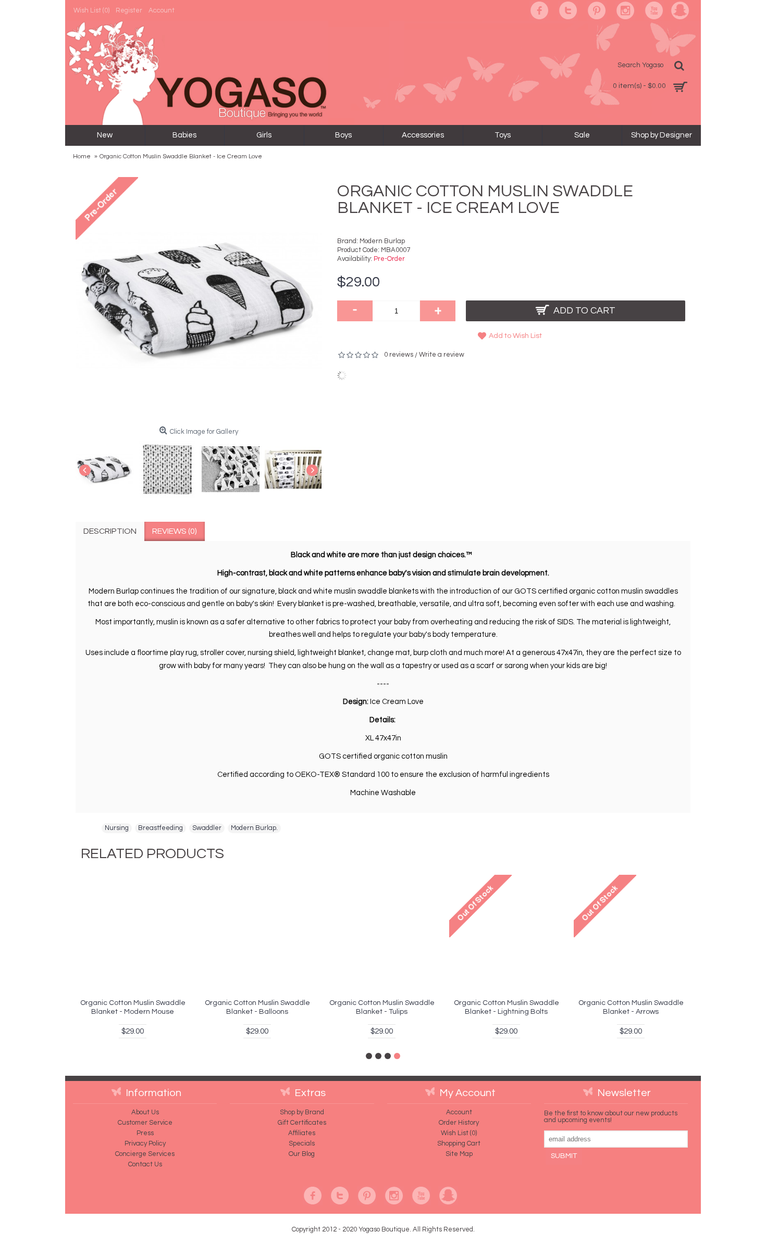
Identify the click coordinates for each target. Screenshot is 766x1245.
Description (110, 531)
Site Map (459, 1154)
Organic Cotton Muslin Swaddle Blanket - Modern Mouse (133, 1007)
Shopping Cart (458, 1143)
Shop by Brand (302, 1112)
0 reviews (398, 354)
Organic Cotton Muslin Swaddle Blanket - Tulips (382, 1007)
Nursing (117, 828)
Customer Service (145, 1122)
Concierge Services (145, 1154)
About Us (145, 1112)
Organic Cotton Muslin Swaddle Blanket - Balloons (257, 1007)
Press (145, 1133)
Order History (459, 1122)
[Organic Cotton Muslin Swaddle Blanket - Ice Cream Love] (107, 466)
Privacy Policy (145, 1143)
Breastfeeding (160, 828)
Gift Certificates (302, 1122)
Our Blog (302, 1154)
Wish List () (459, 1133)
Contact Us (145, 1164)
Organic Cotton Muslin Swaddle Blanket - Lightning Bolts (506, 1007)
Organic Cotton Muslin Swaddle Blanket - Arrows (631, 1007)
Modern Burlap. (254, 828)
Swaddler (206, 828)
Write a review (441, 354)
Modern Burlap (382, 241)
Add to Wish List (515, 335)
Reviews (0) (174, 531)
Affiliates (301, 1133)
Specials (302, 1143)
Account (459, 1112)
